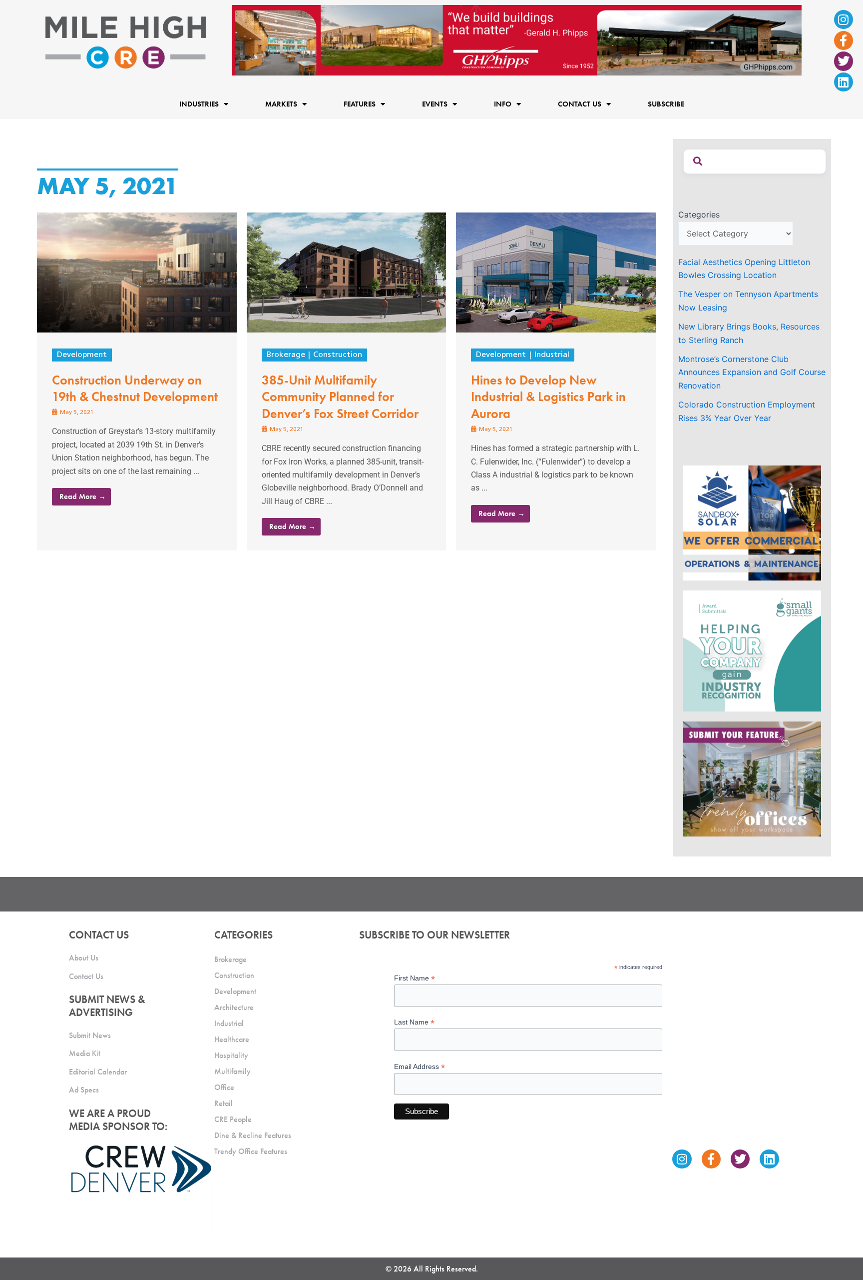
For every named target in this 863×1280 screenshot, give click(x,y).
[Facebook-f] (843, 40)
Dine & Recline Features (252, 1135)
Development (82, 355)
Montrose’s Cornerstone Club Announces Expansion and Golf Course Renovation (752, 372)
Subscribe (666, 104)
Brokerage (286, 355)
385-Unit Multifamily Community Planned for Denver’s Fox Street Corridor (340, 397)
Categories (699, 215)
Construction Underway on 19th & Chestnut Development (135, 389)
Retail (223, 1103)
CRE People (233, 1119)
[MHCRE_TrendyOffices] (752, 778)
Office (224, 1087)
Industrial (551, 355)
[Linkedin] (843, 82)
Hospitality (231, 1055)
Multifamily (232, 1071)
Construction (337, 355)
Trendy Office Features (250, 1151)
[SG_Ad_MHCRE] (752, 650)
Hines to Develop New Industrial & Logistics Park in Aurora (548, 397)
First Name (414, 978)
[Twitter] (843, 61)
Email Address (419, 1067)
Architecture (234, 1007)
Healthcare (231, 1039)
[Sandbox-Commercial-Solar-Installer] (752, 523)
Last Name (414, 1022)
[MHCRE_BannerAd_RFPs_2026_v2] (517, 39)
